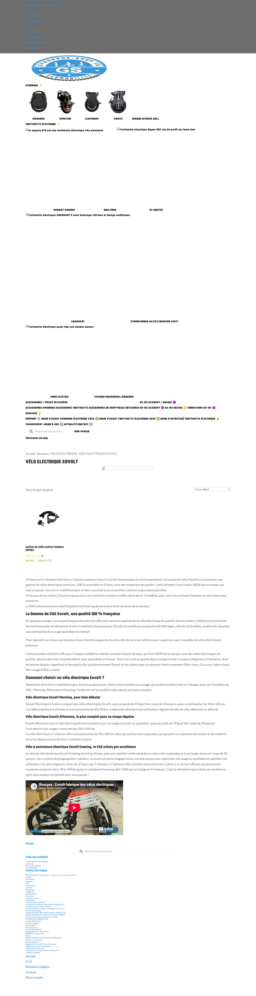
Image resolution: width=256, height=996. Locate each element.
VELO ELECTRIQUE (64, 453)
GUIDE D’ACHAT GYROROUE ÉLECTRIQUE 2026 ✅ (70, 419)
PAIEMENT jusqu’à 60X (35, 934)
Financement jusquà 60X (35, 902)
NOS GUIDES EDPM (33, 929)
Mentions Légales (32, 923)
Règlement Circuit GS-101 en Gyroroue (41, 944)
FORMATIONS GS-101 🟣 (201, 408)
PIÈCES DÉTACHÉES (128, 408)
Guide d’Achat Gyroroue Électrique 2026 (41, 917)
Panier (28, 936)
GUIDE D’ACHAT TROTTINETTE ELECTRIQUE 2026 (46, 913)
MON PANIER (81, 432)
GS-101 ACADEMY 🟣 (152, 408)
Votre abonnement (33, 952)
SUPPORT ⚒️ (33, 419)
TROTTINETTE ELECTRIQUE (37, 862)
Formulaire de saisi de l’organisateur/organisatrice (45, 904)
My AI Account (31, 927)
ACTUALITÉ (70, 425)
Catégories (30, 892)
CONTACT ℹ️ (85, 425)
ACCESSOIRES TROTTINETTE (72, 408)
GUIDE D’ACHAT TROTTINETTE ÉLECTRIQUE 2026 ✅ (129, 419)
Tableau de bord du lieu (35, 948)
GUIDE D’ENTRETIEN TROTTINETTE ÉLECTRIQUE (45, 915)
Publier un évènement (34, 940)
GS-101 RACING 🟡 (176, 408)
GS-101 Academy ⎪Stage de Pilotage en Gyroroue (45, 908)
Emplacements (31, 894)
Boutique (43, 453)
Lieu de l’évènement (33, 921)
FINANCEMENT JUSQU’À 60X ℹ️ (44, 425)
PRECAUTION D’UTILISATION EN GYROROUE (44, 938)
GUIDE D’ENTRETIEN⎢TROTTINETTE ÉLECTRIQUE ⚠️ (190, 419)
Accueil (30, 453)
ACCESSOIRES (31, 868)
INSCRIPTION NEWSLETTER (37, 919)
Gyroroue (29, 864)
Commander (30, 885)
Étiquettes (30, 896)
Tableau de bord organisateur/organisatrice (42, 950)
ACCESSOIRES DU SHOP (102, 408)
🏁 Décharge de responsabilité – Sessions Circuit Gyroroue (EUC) (51, 875)
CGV (27, 883)
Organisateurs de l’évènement (37, 931)
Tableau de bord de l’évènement (38, 946)
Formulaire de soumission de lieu (38, 906)
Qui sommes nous (38, 45)
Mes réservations (32, 898)
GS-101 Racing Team (33, 911)
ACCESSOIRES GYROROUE (40, 408)
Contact (29, 888)
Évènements (30, 890)
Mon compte (34, 40)
